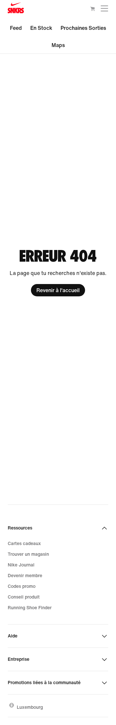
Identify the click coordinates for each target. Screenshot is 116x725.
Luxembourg (30, 707)
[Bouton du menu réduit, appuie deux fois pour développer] (104, 10)
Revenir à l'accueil (58, 290)
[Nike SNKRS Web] (16, 9)
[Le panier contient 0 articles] (92, 9)
